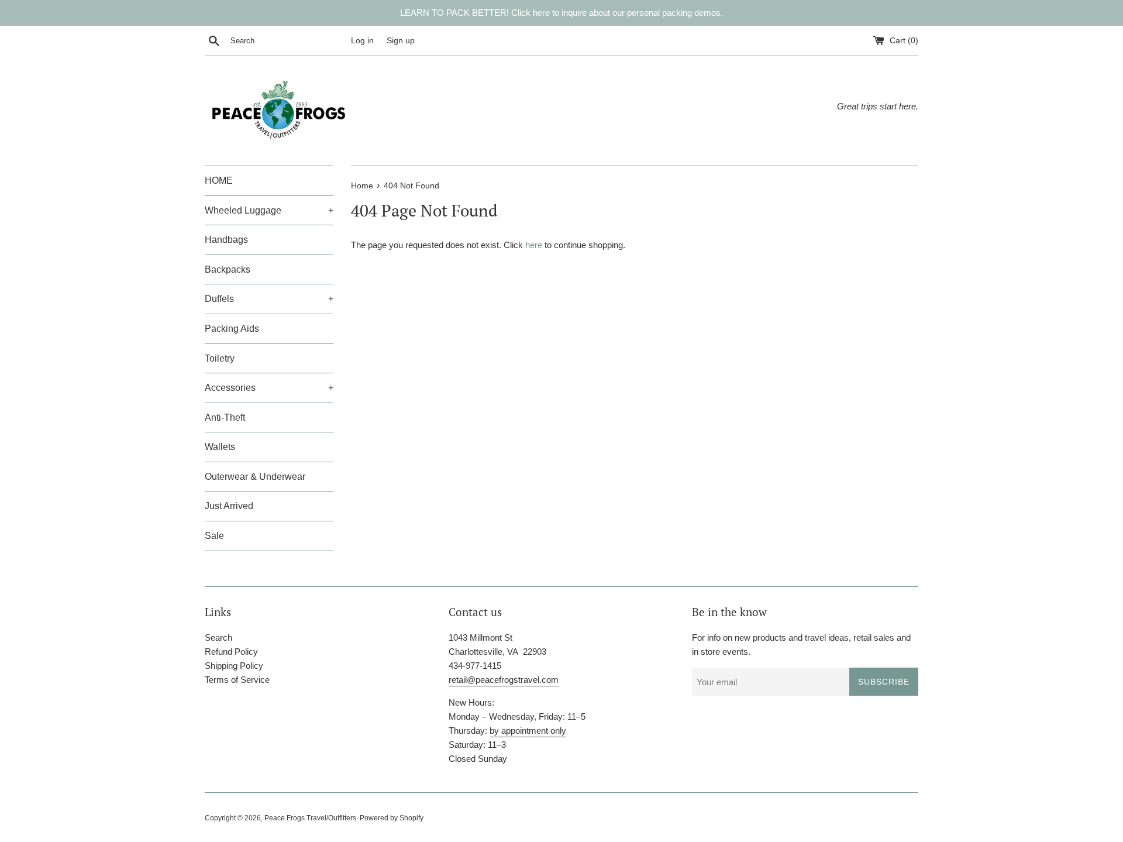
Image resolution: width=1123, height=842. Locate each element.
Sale (214, 536)
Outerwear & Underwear (255, 477)
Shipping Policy (234, 666)
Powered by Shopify (391, 818)
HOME (219, 180)
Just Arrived (229, 506)
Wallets (220, 447)
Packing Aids (232, 329)
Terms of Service (237, 680)
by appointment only (528, 731)
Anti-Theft (225, 417)
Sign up (401, 40)
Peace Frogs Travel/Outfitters (310, 818)
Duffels (269, 299)
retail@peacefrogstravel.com (504, 680)
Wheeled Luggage (269, 210)
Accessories (269, 388)
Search (218, 637)
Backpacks (227, 269)
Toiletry (220, 358)
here (533, 245)
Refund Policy (231, 652)
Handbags (226, 240)
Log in (362, 40)
